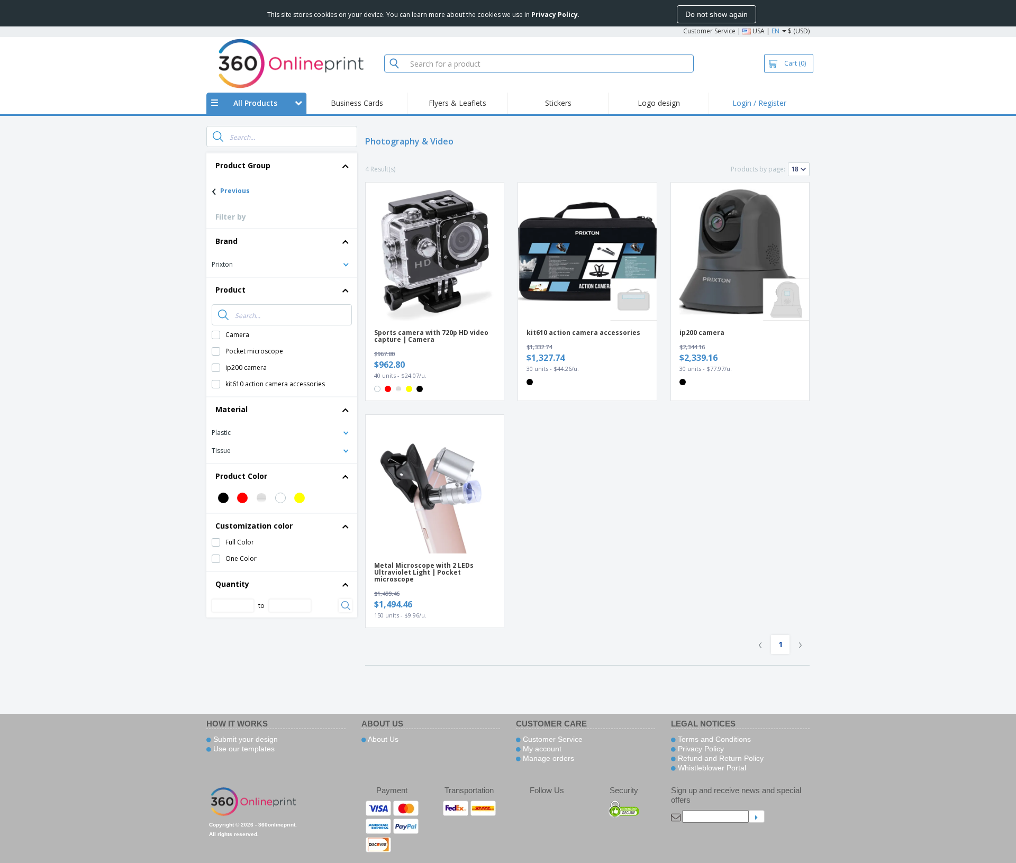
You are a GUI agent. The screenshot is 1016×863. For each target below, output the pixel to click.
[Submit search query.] (218, 136)
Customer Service (709, 30)
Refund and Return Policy (720, 758)
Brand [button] (226, 241)
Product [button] (230, 290)
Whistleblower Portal (711, 768)
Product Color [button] (241, 476)
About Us (382, 739)
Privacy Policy (700, 748)
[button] (282, 264)
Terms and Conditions (713, 739)
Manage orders (547, 758)
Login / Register (759, 103)
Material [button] (231, 409)
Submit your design (244, 739)
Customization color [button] (254, 526)
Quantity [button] (232, 584)
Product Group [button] (242, 165)
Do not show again (716, 14)
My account (541, 748)
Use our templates (243, 748)
